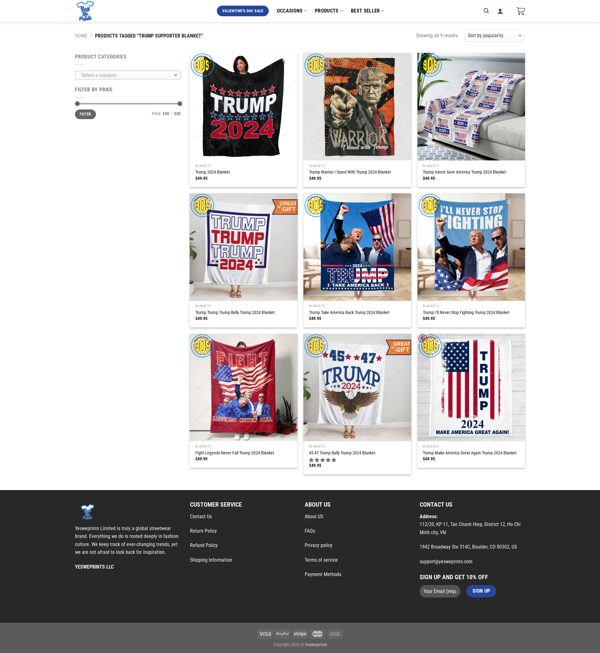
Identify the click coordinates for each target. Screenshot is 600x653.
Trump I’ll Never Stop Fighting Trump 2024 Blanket (466, 312)
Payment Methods (323, 574)
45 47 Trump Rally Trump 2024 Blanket (342, 453)
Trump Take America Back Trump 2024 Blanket (349, 312)
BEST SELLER (365, 11)
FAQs (310, 531)
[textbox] (126, 75)
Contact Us (201, 516)
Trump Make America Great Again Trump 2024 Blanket (470, 453)
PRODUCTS (327, 11)
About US (314, 516)
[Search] (486, 11)
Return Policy (203, 531)
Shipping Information (211, 560)
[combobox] (128, 75)
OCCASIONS (290, 11)
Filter (85, 114)
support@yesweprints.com (446, 561)
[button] (323, 460)
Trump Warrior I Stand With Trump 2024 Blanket (350, 172)
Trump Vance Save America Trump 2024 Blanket (464, 172)
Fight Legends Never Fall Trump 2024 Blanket (234, 453)
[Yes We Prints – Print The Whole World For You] (91, 11)
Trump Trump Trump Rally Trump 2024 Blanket (235, 312)
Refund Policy (204, 545)
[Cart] (521, 11)
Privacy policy (318, 545)
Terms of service (321, 560)
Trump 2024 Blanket (212, 172)
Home (81, 36)
